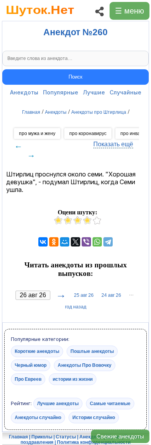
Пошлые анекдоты (92, 351)
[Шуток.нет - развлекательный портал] (40, 18)
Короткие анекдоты (37, 351)
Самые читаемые (110, 403)
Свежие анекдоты (120, 436)
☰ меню (129, 11)
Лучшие (94, 92)
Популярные (60, 92)
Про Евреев (28, 379)
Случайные (125, 92)
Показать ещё (113, 144)
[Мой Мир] (64, 241)
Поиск (75, 77)
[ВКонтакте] (43, 241)
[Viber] (86, 241)
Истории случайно (93, 417)
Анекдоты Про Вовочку (85, 365)
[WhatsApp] (97, 241)
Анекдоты (24, 92)
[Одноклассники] (53, 241)
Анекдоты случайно (38, 417)
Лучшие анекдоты (58, 403)
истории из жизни (73, 379)
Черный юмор (30, 365)
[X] (75, 241)
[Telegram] (108, 241)
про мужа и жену (37, 133)
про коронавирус (87, 133)
